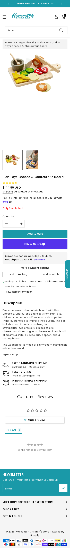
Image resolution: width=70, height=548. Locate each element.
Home (8, 42)
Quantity (8, 216)
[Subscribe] (63, 488)
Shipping (8, 191)
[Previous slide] (8, 3)
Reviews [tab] (11, 429)
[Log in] (56, 17)
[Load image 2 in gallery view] (32, 160)
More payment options (35, 268)
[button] (6, 17)
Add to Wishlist (51, 274)
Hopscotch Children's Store (32, 531)
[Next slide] (61, 3)
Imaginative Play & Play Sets (33, 42)
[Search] (61, 30)
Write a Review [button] (36, 419)
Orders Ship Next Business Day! (34, 3)
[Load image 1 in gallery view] (12, 160)
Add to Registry (18, 274)
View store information (18, 291)
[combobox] (36, 30)
